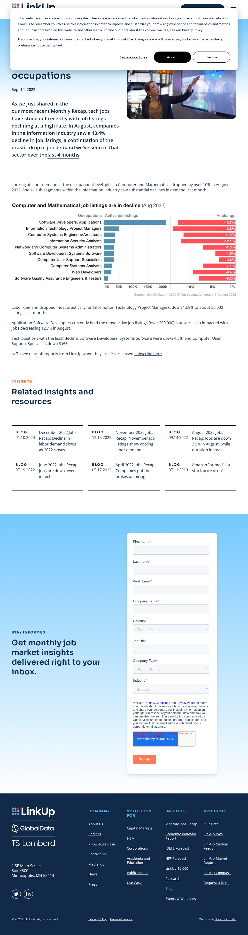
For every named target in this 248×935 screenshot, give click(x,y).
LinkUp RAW (213, 834)
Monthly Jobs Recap (181, 824)
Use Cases (135, 882)
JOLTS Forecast (177, 848)
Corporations (137, 848)
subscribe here (148, 353)
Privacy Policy (97, 919)
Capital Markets (139, 828)
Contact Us (97, 854)
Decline (211, 57)
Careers (94, 834)
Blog (168, 888)
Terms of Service (121, 919)
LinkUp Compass (217, 872)
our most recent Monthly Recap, (49, 111)
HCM (131, 838)
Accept (172, 57)
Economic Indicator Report (180, 836)
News (92, 874)
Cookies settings (133, 57)
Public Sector (137, 872)
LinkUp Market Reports (215, 860)
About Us (95, 824)
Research (172, 878)
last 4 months (63, 154)
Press (92, 884)
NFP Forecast (175, 858)
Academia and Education (138, 860)
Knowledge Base (101, 844)
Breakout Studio (225, 919)
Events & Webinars (180, 898)
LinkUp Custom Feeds (216, 846)
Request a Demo (217, 882)
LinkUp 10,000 (176, 868)
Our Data (211, 824)
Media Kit (96, 864)
